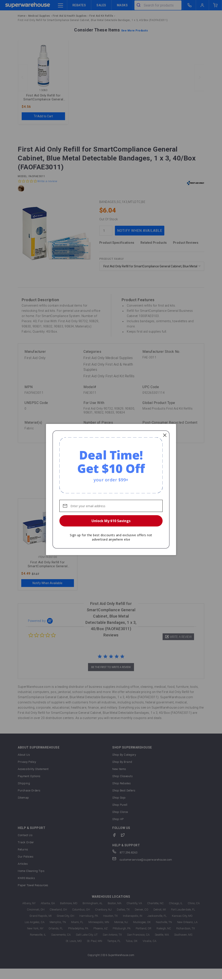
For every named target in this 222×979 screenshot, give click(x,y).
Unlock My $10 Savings (111, 520)
